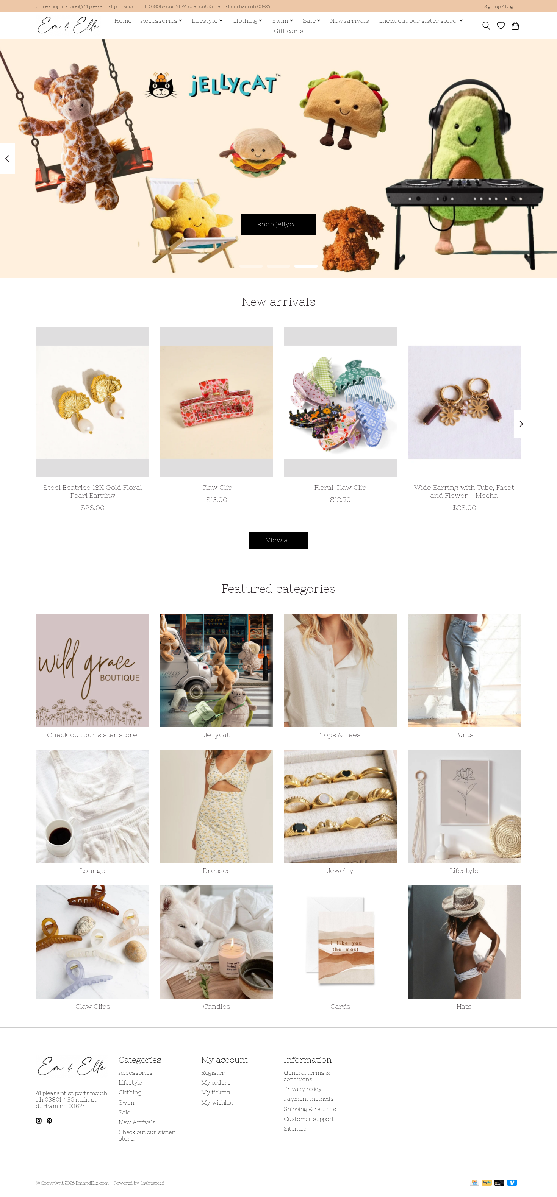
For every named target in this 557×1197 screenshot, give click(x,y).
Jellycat (216, 735)
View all (279, 540)
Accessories (136, 1072)
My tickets (215, 1092)
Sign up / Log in (501, 6)
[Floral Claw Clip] (340, 402)
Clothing (130, 1092)
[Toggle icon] (486, 26)
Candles (216, 1006)
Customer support (309, 1119)
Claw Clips (92, 1006)
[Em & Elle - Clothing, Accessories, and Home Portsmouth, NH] (68, 25)
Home (122, 20)
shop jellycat (278, 224)
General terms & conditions (307, 1075)
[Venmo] (512, 1183)
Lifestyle (464, 870)
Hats (464, 1006)
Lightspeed (152, 1183)
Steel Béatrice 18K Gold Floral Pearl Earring (92, 491)
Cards (340, 1006)
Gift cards (289, 31)
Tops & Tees (340, 735)
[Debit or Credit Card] (499, 1183)
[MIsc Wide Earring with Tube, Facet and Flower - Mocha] (464, 402)
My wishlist (217, 1102)
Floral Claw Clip (340, 487)
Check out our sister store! (93, 735)
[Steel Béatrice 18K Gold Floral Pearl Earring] (92, 402)
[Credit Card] (474, 1183)
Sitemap (295, 1128)
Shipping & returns (310, 1109)
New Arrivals (349, 20)
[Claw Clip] (216, 402)
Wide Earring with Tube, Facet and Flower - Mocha (464, 491)
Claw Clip (216, 487)
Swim (126, 1102)
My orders (216, 1082)
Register (213, 1072)
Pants (464, 735)
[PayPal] (487, 1183)
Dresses (217, 870)
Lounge (92, 870)
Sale (124, 1112)
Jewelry (340, 870)
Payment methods (309, 1099)
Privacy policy (303, 1089)
